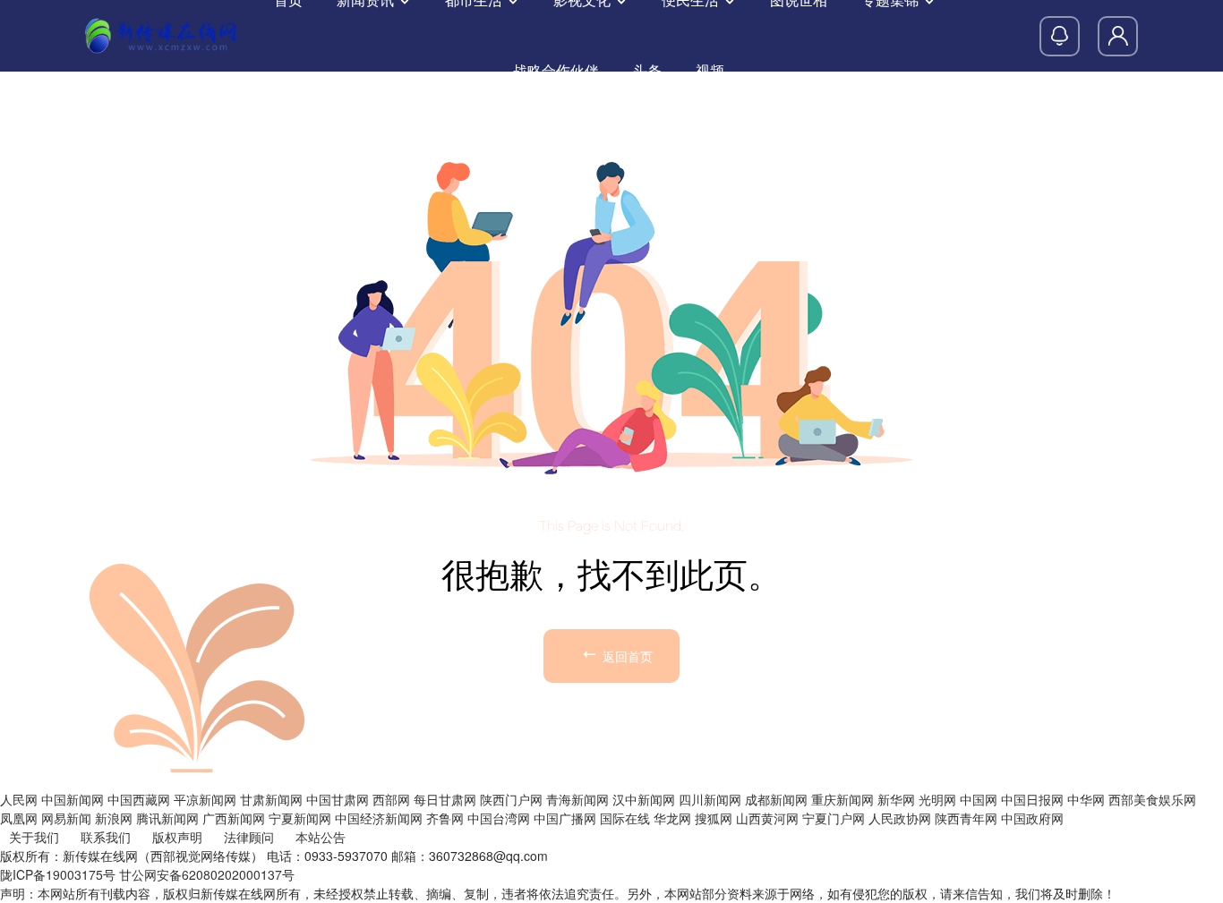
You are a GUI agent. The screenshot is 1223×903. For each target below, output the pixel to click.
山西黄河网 (767, 818)
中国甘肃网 (337, 799)
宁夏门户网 (833, 818)
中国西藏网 (138, 799)
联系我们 (106, 837)
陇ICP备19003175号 (57, 874)
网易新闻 (66, 818)
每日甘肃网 (445, 799)
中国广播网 (565, 818)
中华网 (1086, 799)
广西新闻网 (233, 818)
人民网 (19, 799)
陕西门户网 (511, 799)
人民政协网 (899, 818)
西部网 (391, 799)
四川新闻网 (710, 799)
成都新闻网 (776, 799)
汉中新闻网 (643, 799)
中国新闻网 (72, 799)
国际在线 (625, 818)
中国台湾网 (498, 818)
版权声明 (177, 837)
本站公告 (320, 837)
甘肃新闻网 (271, 799)
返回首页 (626, 656)
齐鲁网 (445, 818)
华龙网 (672, 818)
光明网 (937, 799)
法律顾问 (249, 837)
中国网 (978, 799)
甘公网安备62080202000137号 (207, 874)
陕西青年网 (966, 818)
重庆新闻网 (842, 799)
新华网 (896, 799)
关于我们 (34, 837)
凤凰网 (19, 818)
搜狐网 (713, 818)
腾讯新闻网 (167, 818)
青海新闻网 (577, 799)
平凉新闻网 (205, 799)
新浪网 (114, 818)
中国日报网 (1032, 799)
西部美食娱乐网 (1152, 799)
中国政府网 (1032, 818)
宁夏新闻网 (300, 818)
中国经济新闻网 (379, 818)
